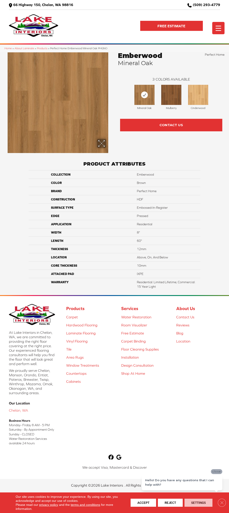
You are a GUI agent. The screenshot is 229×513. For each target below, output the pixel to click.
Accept (143, 502)
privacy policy (48, 505)
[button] (171, 26)
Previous (115, 94)
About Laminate (24, 48)
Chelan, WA (18, 410)
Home (8, 48)
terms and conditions (85, 505)
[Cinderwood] (198, 95)
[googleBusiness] (119, 457)
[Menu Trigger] (218, 28)
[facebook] (111, 457)
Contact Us (171, 125)
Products (42, 48)
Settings (198, 502)
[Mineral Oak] (144, 95)
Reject (170, 502)
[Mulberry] (171, 95)
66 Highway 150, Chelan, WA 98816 (43, 5)
